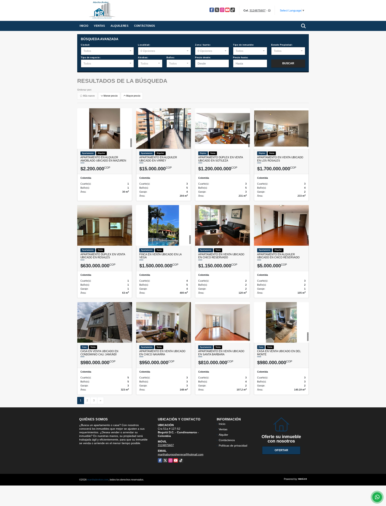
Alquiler (223, 434)
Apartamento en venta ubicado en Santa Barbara (221, 353)
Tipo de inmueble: (243, 45)
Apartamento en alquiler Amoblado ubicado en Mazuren (103, 159)
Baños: (170, 57)
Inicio (84, 25)
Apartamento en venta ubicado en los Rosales (280, 159)
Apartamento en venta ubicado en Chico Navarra (162, 353)
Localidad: (144, 45)
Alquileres (119, 25)
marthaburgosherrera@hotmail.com (180, 454)
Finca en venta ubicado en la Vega (160, 256)
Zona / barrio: (203, 45)
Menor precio (110, 95)
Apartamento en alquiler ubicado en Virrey (158, 159)
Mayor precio (133, 95)
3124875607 (257, 10)
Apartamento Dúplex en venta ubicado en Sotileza (220, 159)
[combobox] (107, 51)
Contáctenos (144, 25)
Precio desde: (203, 57)
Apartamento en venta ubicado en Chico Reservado (221, 256)
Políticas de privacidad (233, 445)
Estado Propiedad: (282, 45)
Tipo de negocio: (91, 57)
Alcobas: (143, 57)
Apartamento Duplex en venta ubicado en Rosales (102, 256)
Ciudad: (85, 45)
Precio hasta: (240, 57)
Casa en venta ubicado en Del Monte (279, 353)
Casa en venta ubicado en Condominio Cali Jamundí (99, 353)
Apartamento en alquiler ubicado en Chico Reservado (278, 256)
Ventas (99, 25)
